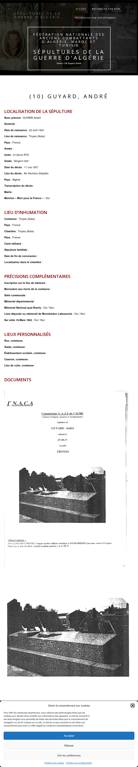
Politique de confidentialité (79, 762)
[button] (132, 705)
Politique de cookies (54, 762)
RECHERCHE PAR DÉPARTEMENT (96, 17)
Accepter (69, 735)
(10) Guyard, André (69, 96)
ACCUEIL (81, 8)
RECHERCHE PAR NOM (106, 8)
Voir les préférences (69, 755)
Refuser (69, 745)
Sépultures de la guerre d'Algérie (69, 54)
